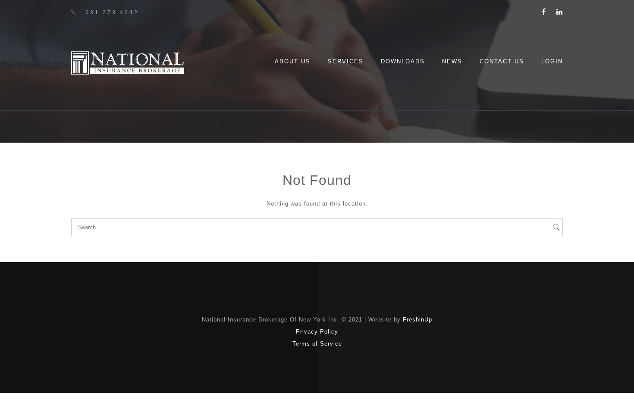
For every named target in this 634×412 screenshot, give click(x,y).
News (452, 61)
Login (552, 61)
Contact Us (502, 61)
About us (293, 61)
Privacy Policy (317, 331)
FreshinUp (417, 319)
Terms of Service (317, 343)
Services (346, 61)
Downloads (403, 61)
